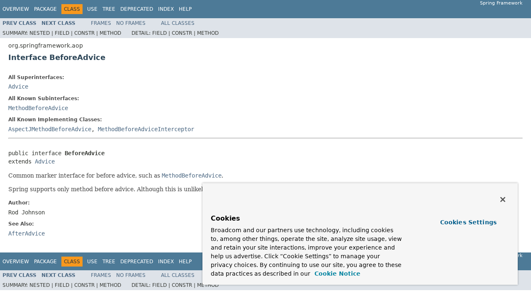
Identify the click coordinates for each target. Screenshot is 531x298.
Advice (18, 86)
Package (45, 9)
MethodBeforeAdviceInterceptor (146, 129)
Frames (101, 23)
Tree (108, 9)
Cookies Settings (468, 222)
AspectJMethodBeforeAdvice (49, 129)
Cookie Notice (336, 273)
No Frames (131, 23)
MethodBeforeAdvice (38, 108)
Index (166, 9)
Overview (15, 9)
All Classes (178, 23)
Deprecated (136, 9)
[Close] (503, 199)
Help (185, 9)
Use (92, 9)
